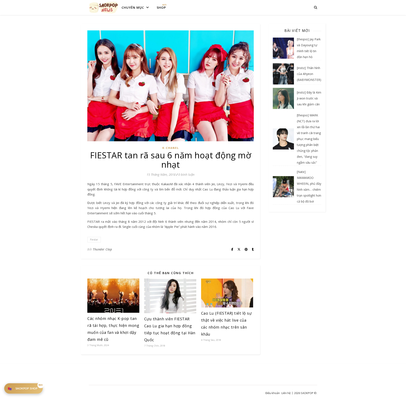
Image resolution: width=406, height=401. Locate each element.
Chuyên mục (133, 7)
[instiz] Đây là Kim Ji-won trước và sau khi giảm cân (309, 98)
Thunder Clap (102, 249)
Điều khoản (272, 393)
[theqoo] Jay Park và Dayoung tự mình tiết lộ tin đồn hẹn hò (309, 48)
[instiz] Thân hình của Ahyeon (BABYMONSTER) (309, 74)
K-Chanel (170, 148)
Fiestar (94, 239)
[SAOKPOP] (103, 7)
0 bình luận (186, 174)
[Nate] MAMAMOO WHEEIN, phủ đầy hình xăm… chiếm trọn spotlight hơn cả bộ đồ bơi (309, 186)
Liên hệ (286, 393)
